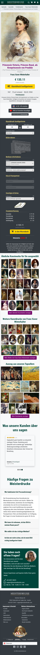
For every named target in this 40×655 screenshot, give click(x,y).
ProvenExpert (16, 462)
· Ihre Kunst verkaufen (27, 611)
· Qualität (23, 613)
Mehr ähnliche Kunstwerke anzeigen (20, 313)
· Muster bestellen (26, 622)
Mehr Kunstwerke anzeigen (20, 416)
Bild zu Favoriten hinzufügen (21, 110)
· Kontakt (5, 608)
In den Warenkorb (21, 231)
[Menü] (2, 2)
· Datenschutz (6, 615)
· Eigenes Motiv (25, 608)
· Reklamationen (7, 620)
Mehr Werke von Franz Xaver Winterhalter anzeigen (20, 358)
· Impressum (6, 611)
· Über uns (5, 622)
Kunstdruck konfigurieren (21, 86)
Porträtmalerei (19, 7)
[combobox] (20, 133)
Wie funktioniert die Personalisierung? (18, 492)
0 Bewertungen (24, 114)
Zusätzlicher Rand (10, 131)
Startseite (3, 7)
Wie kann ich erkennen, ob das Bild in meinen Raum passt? (17, 523)
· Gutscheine (24, 620)
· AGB (4, 613)
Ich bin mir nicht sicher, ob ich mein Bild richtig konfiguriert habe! (18, 539)
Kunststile (11, 7)
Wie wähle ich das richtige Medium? (17, 531)
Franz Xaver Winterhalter (31, 7)
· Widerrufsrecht (7, 617)
